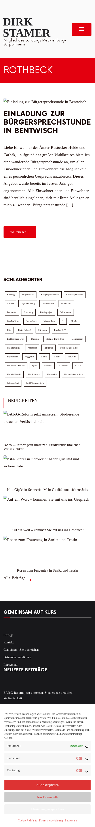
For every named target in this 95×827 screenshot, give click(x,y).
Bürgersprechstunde (50, 294)
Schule (57, 356)
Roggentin (29, 356)
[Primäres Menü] (81, 29)
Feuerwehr (12, 312)
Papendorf (32, 348)
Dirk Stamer (26, 27)
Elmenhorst (66, 303)
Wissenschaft (13, 383)
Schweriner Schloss (16, 365)
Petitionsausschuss (69, 348)
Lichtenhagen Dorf (15, 339)
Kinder (74, 321)
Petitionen (48, 348)
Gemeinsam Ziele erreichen (21, 649)
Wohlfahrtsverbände (35, 383)
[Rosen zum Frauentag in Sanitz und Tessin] (47, 549)
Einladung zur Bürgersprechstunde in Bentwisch (47, 122)
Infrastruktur (49, 321)
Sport (34, 365)
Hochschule (31, 321)
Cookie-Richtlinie (27, 820)
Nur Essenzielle (47, 797)
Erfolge (8, 635)
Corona (10, 303)
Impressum (71, 820)
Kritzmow (42, 330)
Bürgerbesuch (28, 294)
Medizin (35, 339)
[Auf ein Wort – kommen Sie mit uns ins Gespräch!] (47, 509)
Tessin (78, 365)
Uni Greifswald (14, 374)
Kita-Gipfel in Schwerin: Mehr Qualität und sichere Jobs (47, 490)
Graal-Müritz (13, 321)
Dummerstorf (48, 303)
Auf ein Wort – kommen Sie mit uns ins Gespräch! (47, 530)
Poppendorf (12, 356)
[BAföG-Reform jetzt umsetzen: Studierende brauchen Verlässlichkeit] (47, 424)
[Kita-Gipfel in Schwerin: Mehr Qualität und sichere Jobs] (47, 468)
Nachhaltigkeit (14, 348)
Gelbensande (65, 312)
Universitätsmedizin (73, 374)
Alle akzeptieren (47, 785)
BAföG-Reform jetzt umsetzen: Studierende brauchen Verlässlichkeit (42, 447)
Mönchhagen (77, 339)
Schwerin (72, 356)
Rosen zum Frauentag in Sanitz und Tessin (47, 570)
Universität (52, 374)
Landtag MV (60, 330)
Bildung (11, 294)
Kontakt (9, 642)
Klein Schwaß (24, 330)
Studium (48, 365)
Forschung (28, 312)
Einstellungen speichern (47, 809)
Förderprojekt (46, 312)
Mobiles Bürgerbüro (55, 339)
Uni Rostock (34, 374)
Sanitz (44, 356)
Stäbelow (63, 365)
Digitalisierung (28, 303)
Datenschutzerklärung (51, 820)
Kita (9, 330)
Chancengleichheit (74, 294)
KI (63, 321)
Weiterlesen (18, 232)
